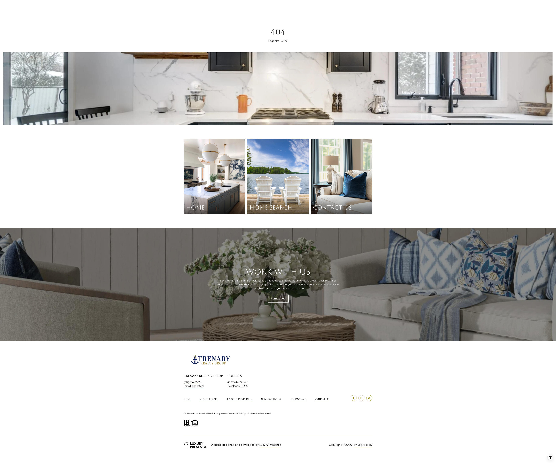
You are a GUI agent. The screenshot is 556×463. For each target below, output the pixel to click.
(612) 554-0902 (192, 382)
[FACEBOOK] (353, 398)
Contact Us (322, 399)
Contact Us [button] (278, 298)
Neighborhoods (271, 399)
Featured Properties (239, 399)
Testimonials (298, 399)
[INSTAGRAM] (361, 398)
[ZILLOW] (369, 398)
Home (187, 399)
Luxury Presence (270, 444)
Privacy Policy (363, 444)
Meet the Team (208, 399)
